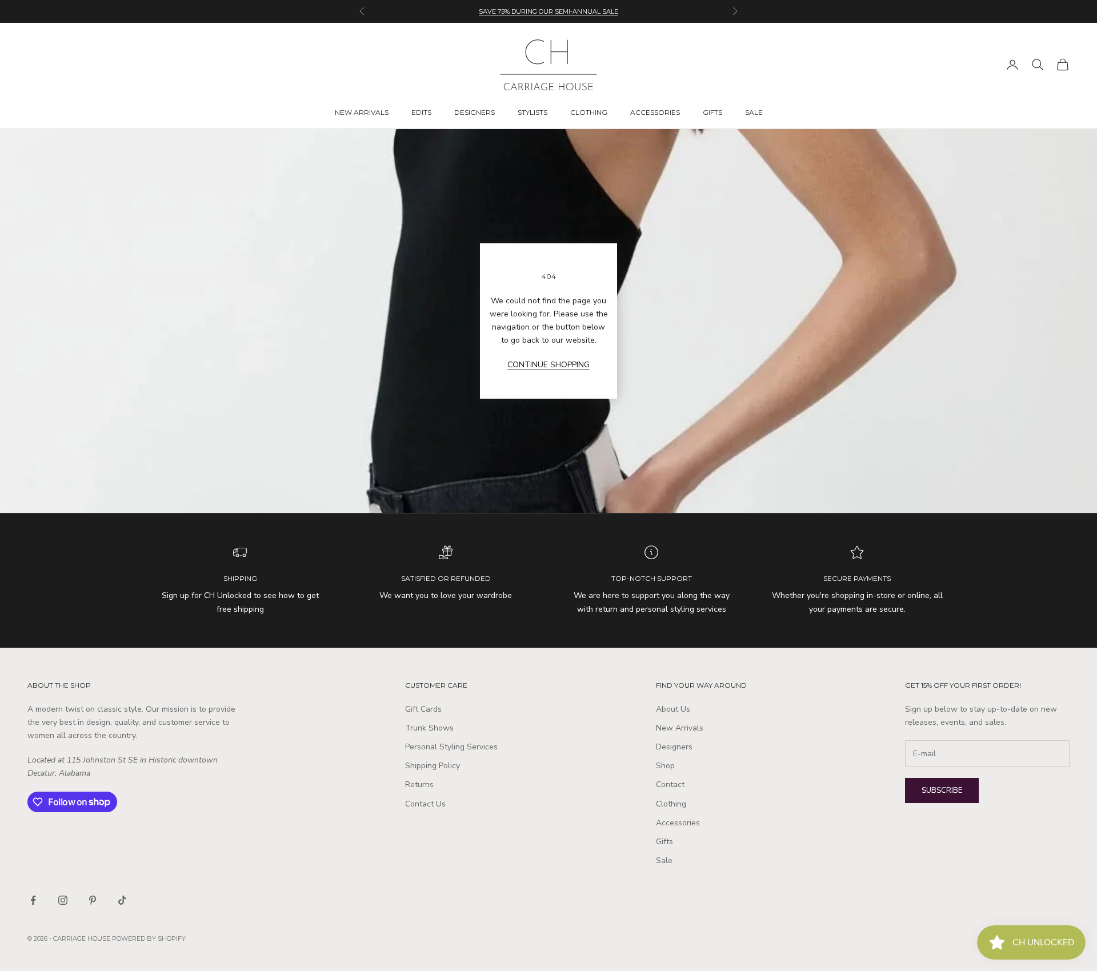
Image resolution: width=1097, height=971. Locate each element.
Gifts (664, 841)
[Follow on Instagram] (63, 900)
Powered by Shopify (149, 938)
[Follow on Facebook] (33, 900)
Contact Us (425, 804)
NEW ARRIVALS (362, 112)
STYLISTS (532, 112)
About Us (673, 709)
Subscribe (942, 790)
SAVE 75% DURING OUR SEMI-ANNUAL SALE (548, 11)
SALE (754, 112)
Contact (670, 784)
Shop (665, 765)
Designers (674, 746)
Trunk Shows (429, 728)
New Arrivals (679, 728)
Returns (419, 784)
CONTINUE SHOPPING (548, 364)
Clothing (671, 804)
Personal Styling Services (451, 746)
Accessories (678, 822)
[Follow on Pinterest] (92, 900)
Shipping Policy (432, 765)
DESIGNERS (474, 112)
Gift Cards (423, 709)
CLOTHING (588, 112)
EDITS (421, 112)
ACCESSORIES (655, 112)
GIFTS (712, 112)
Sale (664, 860)
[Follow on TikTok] (122, 900)
